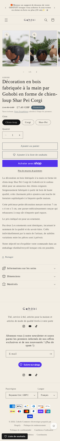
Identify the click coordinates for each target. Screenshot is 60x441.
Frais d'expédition (21, 111)
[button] (6, 20)
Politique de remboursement (35, 425)
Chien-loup (11, 122)
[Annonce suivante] (54, 8)
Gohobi (19, 422)
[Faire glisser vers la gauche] (23, 72)
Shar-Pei (43, 122)
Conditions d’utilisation (43, 430)
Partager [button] (9, 257)
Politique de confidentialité (20, 430)
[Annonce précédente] (5, 8)
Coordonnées (42, 435)
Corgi (28, 122)
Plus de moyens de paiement (30, 171)
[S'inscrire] (50, 353)
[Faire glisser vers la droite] (36, 72)
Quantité (6, 129)
